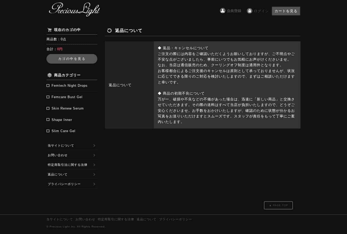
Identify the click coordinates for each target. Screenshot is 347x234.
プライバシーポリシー (64, 184)
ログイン (261, 11)
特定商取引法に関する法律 (67, 165)
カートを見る (286, 11)
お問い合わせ (58, 155)
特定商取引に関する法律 (116, 219)
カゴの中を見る (72, 59)
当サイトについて (61, 145)
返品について (58, 174)
